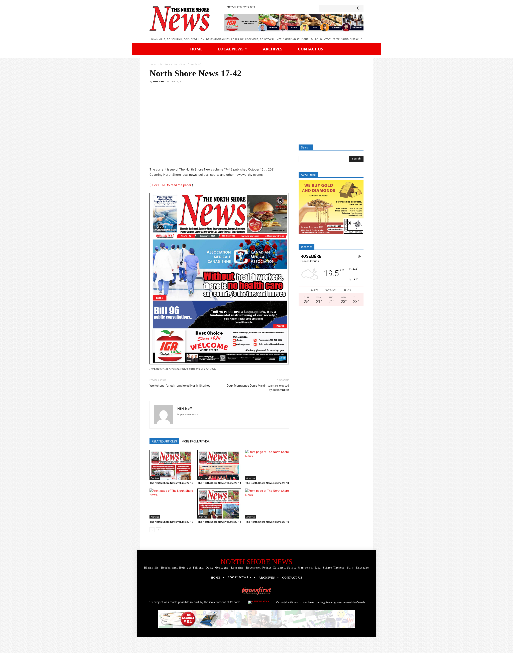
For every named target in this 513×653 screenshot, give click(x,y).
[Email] (223, 155)
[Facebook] (177, 155)
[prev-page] (152, 529)
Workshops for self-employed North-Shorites (179, 385)
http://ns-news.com (187, 414)
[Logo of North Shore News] (179, 18)
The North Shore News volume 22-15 (171, 482)
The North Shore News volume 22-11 (219, 521)
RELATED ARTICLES (164, 441)
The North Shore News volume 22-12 (171, 521)
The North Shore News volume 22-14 (219, 482)
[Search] (359, 8)
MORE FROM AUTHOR (196, 441)
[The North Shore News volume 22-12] (171, 503)
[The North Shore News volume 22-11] (219, 503)
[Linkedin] (214, 155)
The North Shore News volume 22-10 (267, 521)
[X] (186, 155)
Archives (165, 64)
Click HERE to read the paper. (171, 185)
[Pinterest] (196, 155)
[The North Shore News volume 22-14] (219, 465)
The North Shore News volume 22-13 (267, 482)
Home (152, 64)
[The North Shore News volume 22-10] (267, 503)
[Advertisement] (256, 114)
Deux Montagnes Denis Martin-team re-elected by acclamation (258, 388)
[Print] (232, 155)
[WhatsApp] (205, 155)
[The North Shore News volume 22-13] (267, 465)
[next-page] (158, 529)
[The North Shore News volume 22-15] (171, 465)
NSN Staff (158, 81)
